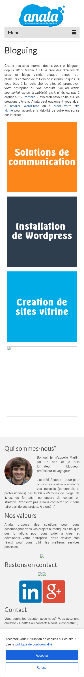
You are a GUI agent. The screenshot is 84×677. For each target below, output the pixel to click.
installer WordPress (24, 106)
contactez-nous (46, 623)
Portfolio (29, 97)
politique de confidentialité (33, 644)
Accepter (42, 655)
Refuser (42, 667)
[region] (42, 653)
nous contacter (53, 502)
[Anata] (42, 16)
